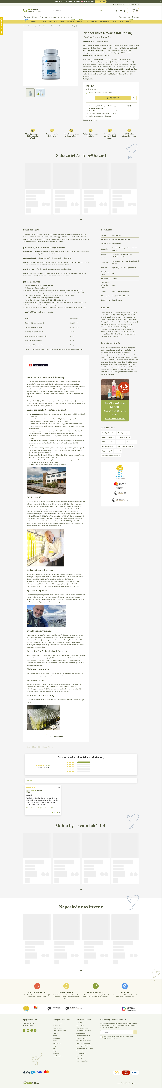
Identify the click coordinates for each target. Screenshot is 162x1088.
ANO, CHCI (81, 546)
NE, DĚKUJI (81, 553)
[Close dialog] (100, 520)
